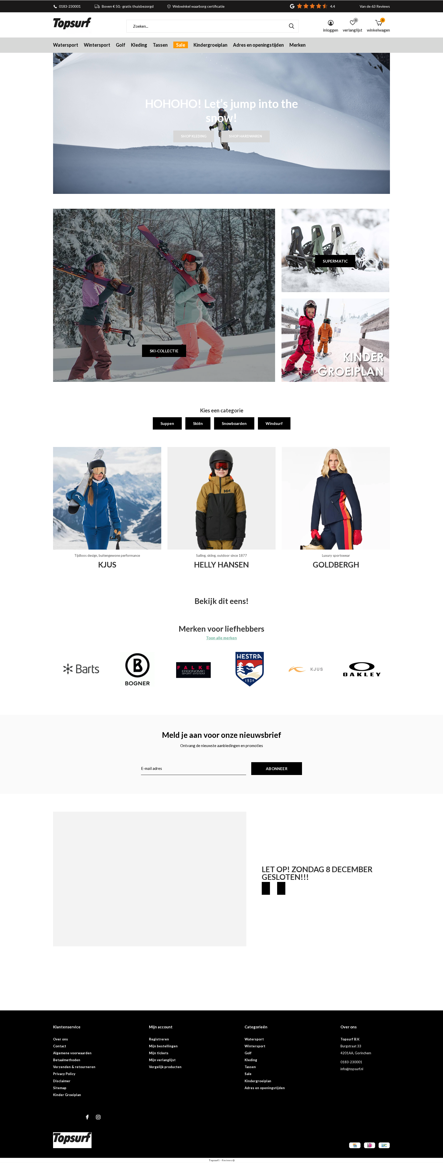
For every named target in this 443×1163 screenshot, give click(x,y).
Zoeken (291, 26)
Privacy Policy (64, 1074)
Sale (180, 45)
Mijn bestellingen (163, 1046)
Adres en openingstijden (258, 45)
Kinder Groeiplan (67, 1095)
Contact (59, 1046)
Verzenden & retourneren (74, 1067)
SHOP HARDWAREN (245, 136)
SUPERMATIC (335, 261)
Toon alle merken (221, 637)
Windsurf (274, 423)
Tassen (160, 45)
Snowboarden (234, 423)
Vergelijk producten (165, 1067)
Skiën (198, 423)
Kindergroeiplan (210, 45)
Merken (297, 45)
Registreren (159, 1039)
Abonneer (276, 768)
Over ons (60, 1039)
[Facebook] (87, 1117)
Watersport (65, 45)
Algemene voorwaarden (72, 1053)
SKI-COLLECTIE (164, 351)
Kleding (139, 45)
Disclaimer (62, 1081)
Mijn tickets (158, 1053)
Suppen (167, 423)
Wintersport (97, 45)
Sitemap (59, 1088)
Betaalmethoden (66, 1060)
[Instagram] (98, 1117)
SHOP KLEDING (193, 136)
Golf (120, 45)
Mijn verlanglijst (162, 1060)
